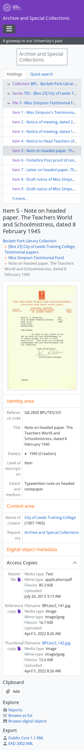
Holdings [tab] (14, 74)
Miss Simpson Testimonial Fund (36, 257)
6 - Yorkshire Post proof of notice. (50, 160)
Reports (15, 709)
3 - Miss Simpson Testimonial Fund (49, 102)
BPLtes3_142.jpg (56, 643)
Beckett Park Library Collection (29, 240)
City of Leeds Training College (50, 517)
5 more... (20, 198)
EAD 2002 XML (20, 743)
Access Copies (22, 562)
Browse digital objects (27, 721)
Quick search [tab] (41, 74)
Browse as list (20, 715)
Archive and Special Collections (51, 532)
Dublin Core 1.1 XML (26, 737)
